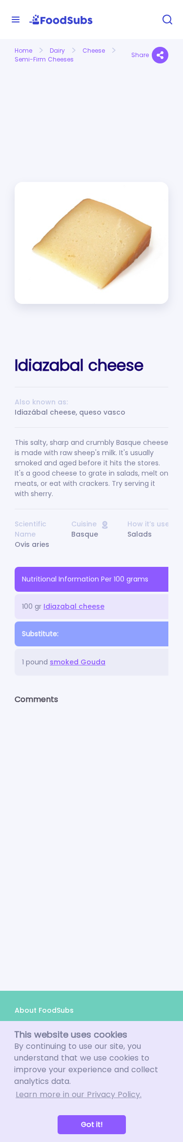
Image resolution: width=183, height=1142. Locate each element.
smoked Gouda (77, 662)
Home (23, 50)
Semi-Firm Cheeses (44, 59)
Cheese (93, 50)
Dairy (57, 50)
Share (140, 55)
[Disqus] (91, 839)
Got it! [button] (91, 1124)
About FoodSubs (44, 1010)
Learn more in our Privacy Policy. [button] (79, 1094)
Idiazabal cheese (73, 606)
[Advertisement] (49, 101)
